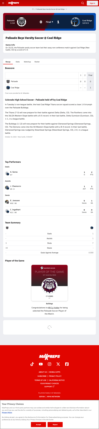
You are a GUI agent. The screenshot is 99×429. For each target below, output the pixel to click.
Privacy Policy (55, 376)
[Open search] (83, 3)
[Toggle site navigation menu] (3, 3)
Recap (8, 61)
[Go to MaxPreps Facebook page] (67, 364)
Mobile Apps (54, 372)
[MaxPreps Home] (13, 3)
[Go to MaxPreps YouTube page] (41, 364)
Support (48, 386)
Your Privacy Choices (49, 383)
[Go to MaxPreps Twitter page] (58, 364)
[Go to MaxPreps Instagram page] (49, 364)
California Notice (57, 380)
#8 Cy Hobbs (53, 307)
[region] (49, 414)
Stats (18, 61)
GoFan (42, 396)
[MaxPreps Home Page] (33, 9)
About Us (43, 372)
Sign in (92, 3)
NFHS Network (53, 396)
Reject (55, 424)
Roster (37, 61)
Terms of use (40, 380)
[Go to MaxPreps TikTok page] (32, 364)
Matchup (27, 61)
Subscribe (42, 376)
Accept (38, 424)
